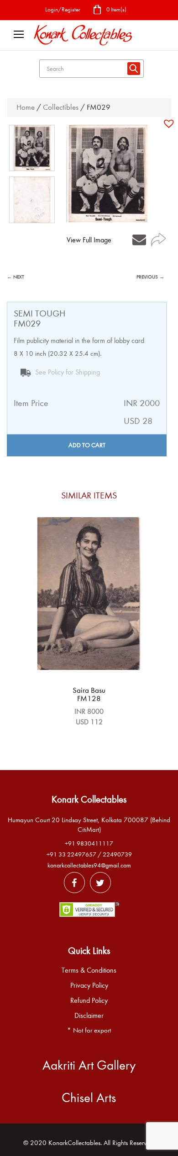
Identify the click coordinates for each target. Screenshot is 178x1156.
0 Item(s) (115, 9)
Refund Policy (89, 1000)
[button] (170, 123)
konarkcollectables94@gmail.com (89, 865)
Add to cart (86, 445)
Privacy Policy (89, 985)
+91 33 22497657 (71, 854)
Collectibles (61, 107)
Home (25, 107)
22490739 (117, 854)
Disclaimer (89, 1016)
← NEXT (15, 277)
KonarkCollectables (74, 1143)
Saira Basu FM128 (89, 694)
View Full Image (89, 240)
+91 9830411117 (89, 843)
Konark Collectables (89, 799)
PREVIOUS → (150, 277)
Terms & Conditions (89, 970)
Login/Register (62, 9)
